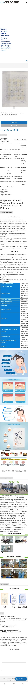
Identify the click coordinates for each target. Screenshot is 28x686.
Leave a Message (14, 673)
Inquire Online (14, 122)
